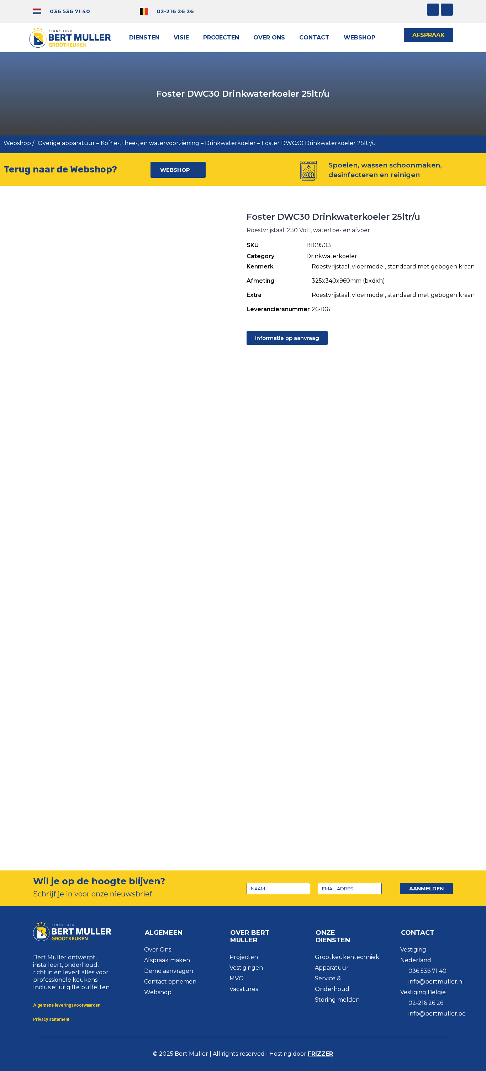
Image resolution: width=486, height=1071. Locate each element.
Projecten (221, 37)
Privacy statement (51, 1019)
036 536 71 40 (70, 11)
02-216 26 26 (175, 11)
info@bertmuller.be (437, 1013)
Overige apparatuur (66, 143)
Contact (314, 37)
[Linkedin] (447, 10)
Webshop (359, 37)
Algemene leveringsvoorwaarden (66, 1005)
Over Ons (269, 37)
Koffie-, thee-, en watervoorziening (150, 143)
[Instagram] (433, 10)
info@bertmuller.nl (436, 981)
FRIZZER (320, 1053)
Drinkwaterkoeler (230, 143)
